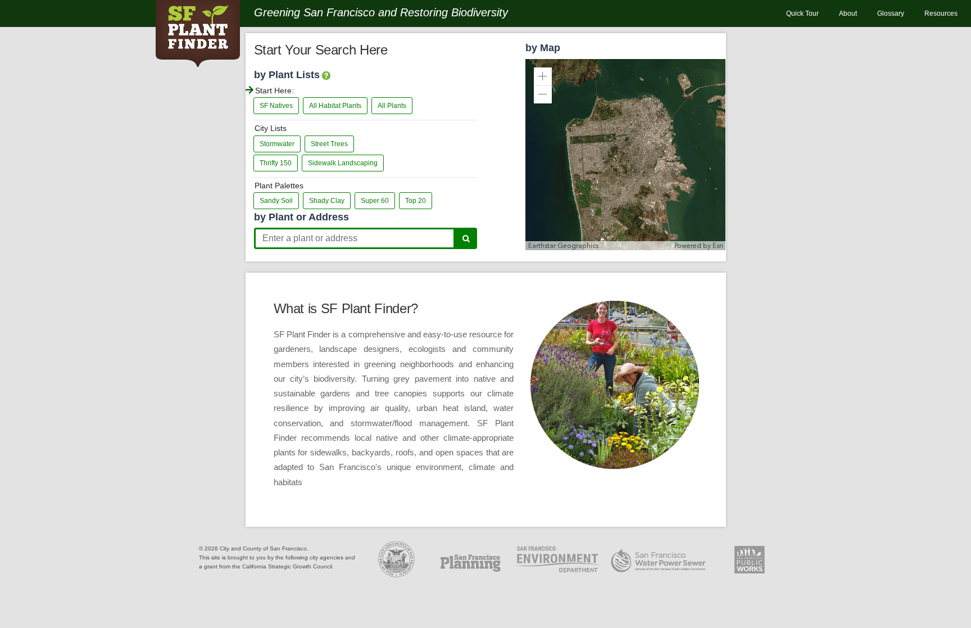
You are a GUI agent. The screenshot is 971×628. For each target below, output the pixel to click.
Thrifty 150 (276, 163)
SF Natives (276, 106)
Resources (941, 13)
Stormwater (277, 144)
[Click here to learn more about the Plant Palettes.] (325, 76)
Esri (718, 246)
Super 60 (375, 201)
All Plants (392, 106)
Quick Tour (802, 13)
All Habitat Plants (335, 106)
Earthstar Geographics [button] (563, 246)
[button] (543, 76)
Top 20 (415, 201)
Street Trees (329, 144)
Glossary (890, 13)
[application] (625, 154)
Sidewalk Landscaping (343, 163)
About (848, 13)
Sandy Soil (276, 201)
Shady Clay (326, 201)
